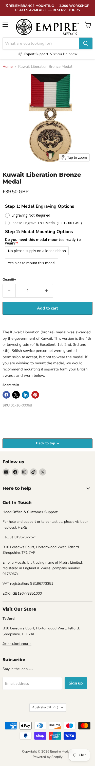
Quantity (9, 280)
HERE (22, 527)
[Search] (85, 43)
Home (8, 66)
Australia (45, 707)
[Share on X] (16, 395)
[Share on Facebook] (6, 395)
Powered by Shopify (48, 757)
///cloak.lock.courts (17, 643)
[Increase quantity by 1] (46, 290)
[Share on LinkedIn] (25, 395)
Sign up (76, 683)
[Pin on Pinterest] (35, 395)
